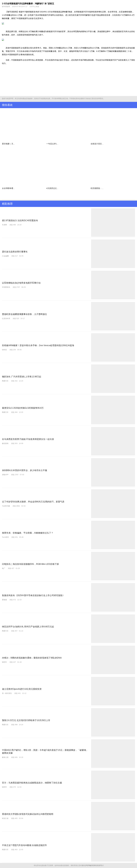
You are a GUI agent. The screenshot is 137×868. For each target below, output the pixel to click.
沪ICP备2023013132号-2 (94, 865)
